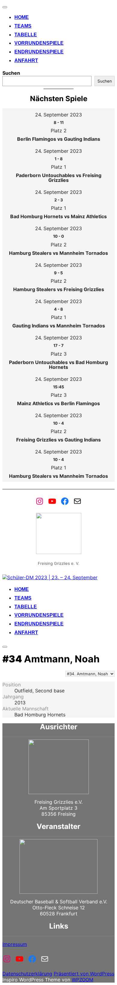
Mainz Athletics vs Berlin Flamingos (58, 403)
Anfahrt (26, 60)
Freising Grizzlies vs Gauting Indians (58, 440)
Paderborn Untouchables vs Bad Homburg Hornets (58, 364)
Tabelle (25, 34)
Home (21, 17)
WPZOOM (82, 980)
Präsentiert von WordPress (84, 974)
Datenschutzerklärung (27, 974)
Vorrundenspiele (39, 43)
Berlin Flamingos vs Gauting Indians (58, 139)
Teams (23, 26)
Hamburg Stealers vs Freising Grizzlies (58, 289)
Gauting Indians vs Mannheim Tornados (58, 326)
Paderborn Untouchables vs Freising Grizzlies (58, 177)
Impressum (14, 944)
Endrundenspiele (39, 51)
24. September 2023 (58, 115)
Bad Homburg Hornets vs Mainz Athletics (58, 216)
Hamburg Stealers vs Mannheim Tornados (58, 253)
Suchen (11, 73)
